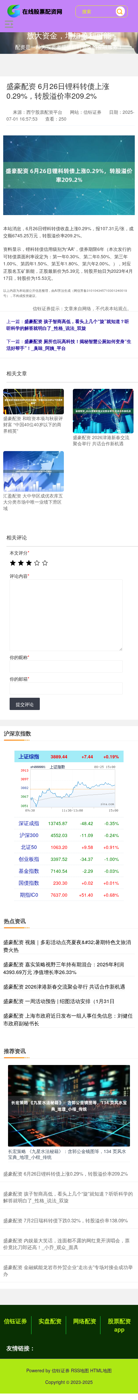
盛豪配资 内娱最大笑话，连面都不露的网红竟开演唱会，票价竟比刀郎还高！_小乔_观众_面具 (66, 1243)
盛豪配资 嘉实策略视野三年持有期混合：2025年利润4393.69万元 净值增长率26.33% (63, 968)
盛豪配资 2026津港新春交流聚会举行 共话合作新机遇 (64, 986)
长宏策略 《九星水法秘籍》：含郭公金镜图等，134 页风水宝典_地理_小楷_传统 (67, 1154)
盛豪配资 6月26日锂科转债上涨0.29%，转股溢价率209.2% (65, 1173)
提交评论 (25, 704)
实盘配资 (50, 1321)
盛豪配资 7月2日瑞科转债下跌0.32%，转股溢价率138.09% (65, 1220)
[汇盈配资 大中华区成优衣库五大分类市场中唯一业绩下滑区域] (33, 471)
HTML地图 (101, 1370)
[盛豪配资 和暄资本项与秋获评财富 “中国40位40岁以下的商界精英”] (33, 401)
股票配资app (119, 1325)
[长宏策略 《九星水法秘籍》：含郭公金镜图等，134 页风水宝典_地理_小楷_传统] (69, 1105)
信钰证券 (15, 1321)
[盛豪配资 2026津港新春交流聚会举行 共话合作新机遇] (103, 410)
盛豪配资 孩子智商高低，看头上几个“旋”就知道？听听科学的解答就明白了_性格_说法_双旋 (67, 324)
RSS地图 (80, 1370)
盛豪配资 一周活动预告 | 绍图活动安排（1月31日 (59, 1001)
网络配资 (84, 1321)
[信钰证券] (35, 10)
